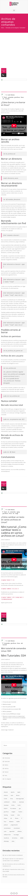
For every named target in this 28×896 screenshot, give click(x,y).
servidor (7, 98)
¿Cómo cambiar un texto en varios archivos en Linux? (12, 520)
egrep (18, 512)
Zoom (13, 841)
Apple (18, 792)
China (11, 798)
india (18, 815)
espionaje (21, 802)
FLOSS (19, 805)
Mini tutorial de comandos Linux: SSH (13, 649)
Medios (6, 765)
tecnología (16, 834)
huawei (12, 815)
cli (8, 512)
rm (3, 98)
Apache (12, 792)
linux (22, 97)
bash (5, 97)
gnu (20, 808)
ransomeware (7, 828)
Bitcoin (18, 795)
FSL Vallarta (13, 808)
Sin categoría (7, 779)
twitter (22, 838)
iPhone (16, 818)
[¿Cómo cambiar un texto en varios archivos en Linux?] (14, 499)
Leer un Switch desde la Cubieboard (13, 855)
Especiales (7, 761)
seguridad (11, 831)
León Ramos (11, 95)
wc (13, 513)
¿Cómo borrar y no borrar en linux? (13, 103)
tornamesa (14, 838)
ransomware (17, 828)
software (19, 831)
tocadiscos (6, 838)
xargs (16, 513)
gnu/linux (17, 97)
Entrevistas (7, 758)
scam (5, 831)
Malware (11, 821)
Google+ (13, 811)
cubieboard (7, 802)
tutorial (5, 644)
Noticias (6, 768)
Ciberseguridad (20, 798)
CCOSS (5, 798)
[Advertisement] (14, 47)
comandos (10, 97)
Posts (5, 775)
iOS (11, 818)
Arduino (6, 795)
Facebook (6, 805)
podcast (6, 825)
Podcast (6, 772)
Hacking (6, 815)
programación (14, 825)
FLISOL (13, 805)
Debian (14, 802)
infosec (5, 818)
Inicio (2, 27)
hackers (20, 811)
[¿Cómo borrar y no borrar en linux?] (14, 85)
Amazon (6, 792)
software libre (7, 834)
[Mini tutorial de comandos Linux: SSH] (14, 630)
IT (21, 818)
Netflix (18, 821)
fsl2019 (5, 808)
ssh (22, 643)
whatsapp (6, 841)
